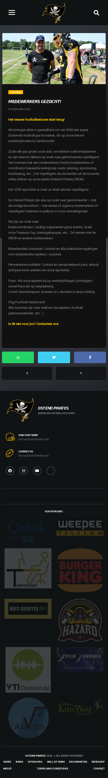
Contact (99, 768)
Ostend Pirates (35, 755)
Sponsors (35, 761)
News (19, 761)
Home (7, 761)
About (7, 768)
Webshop (98, 761)
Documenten (78, 761)
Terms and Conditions (52, 768)
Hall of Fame (56, 761)
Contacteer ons (47, 324)
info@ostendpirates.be (33, 439)
